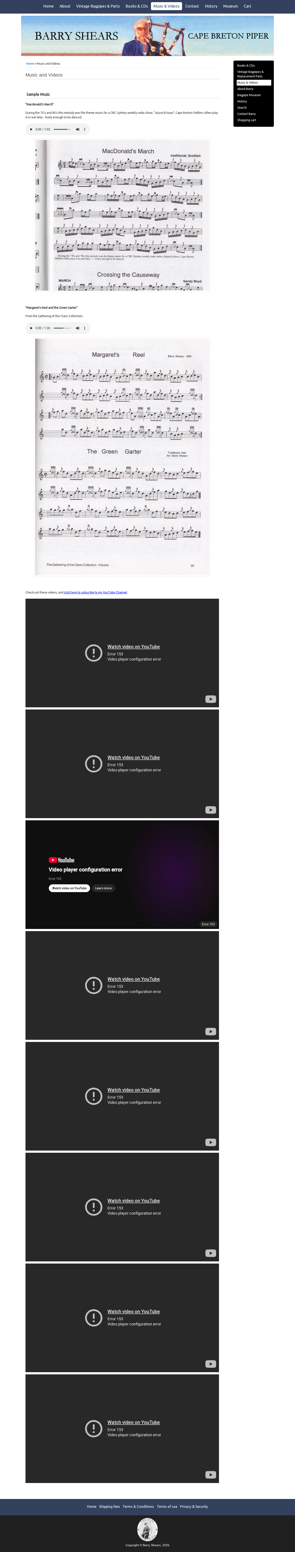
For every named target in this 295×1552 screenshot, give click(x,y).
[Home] (147, 55)
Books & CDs (136, 6)
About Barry (245, 89)
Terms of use (167, 1506)
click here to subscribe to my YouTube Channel (95, 592)
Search (242, 107)
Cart (247, 6)
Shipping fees (109, 1506)
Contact (192, 6)
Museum (230, 6)
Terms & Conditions (138, 1506)
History (211, 6)
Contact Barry (246, 114)
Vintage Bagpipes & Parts (98, 6)
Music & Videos (166, 6)
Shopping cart (246, 120)
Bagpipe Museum (249, 95)
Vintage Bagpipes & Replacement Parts (250, 74)
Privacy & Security (194, 1506)
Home (48, 6)
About (65, 6)
